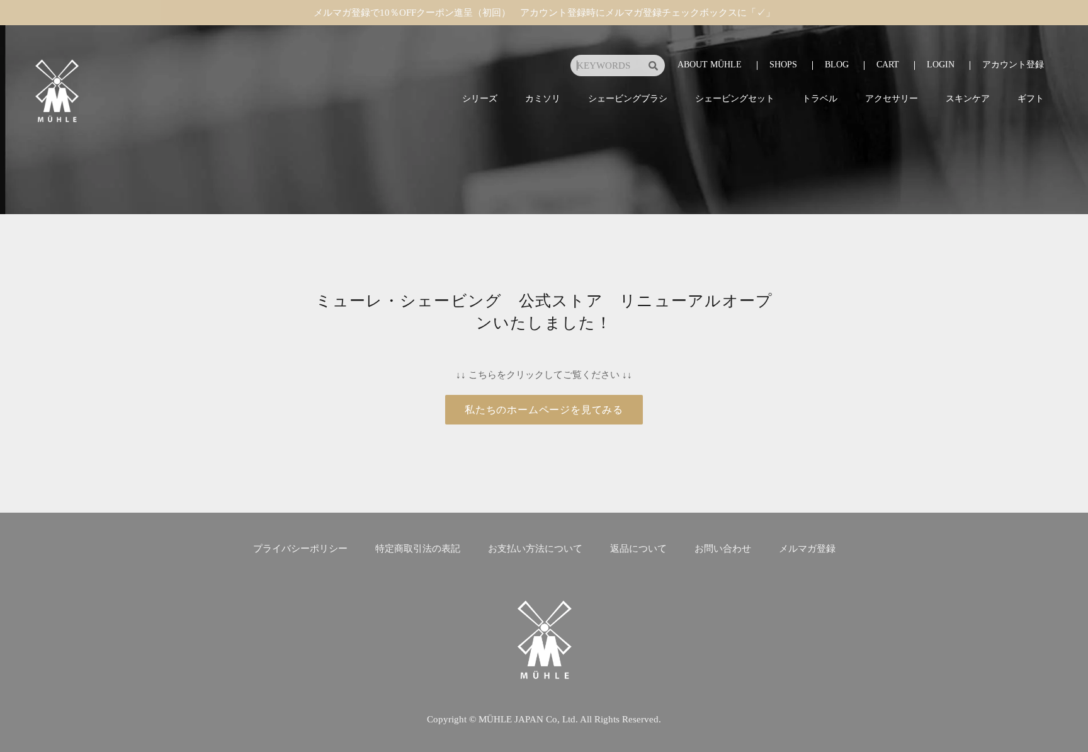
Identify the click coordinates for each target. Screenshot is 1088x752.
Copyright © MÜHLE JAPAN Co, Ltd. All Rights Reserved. (544, 719)
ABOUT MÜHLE (709, 64)
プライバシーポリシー (300, 549)
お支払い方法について (535, 549)
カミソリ (542, 98)
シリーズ (479, 98)
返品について (638, 549)
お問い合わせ (722, 549)
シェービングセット (734, 98)
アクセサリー (891, 98)
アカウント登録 (1013, 64)
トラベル (819, 98)
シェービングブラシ (627, 98)
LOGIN (941, 64)
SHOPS (783, 64)
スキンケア (968, 98)
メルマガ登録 (807, 549)
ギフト (1030, 98)
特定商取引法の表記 (417, 549)
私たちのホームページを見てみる (544, 409)
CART (887, 64)
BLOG (837, 64)
